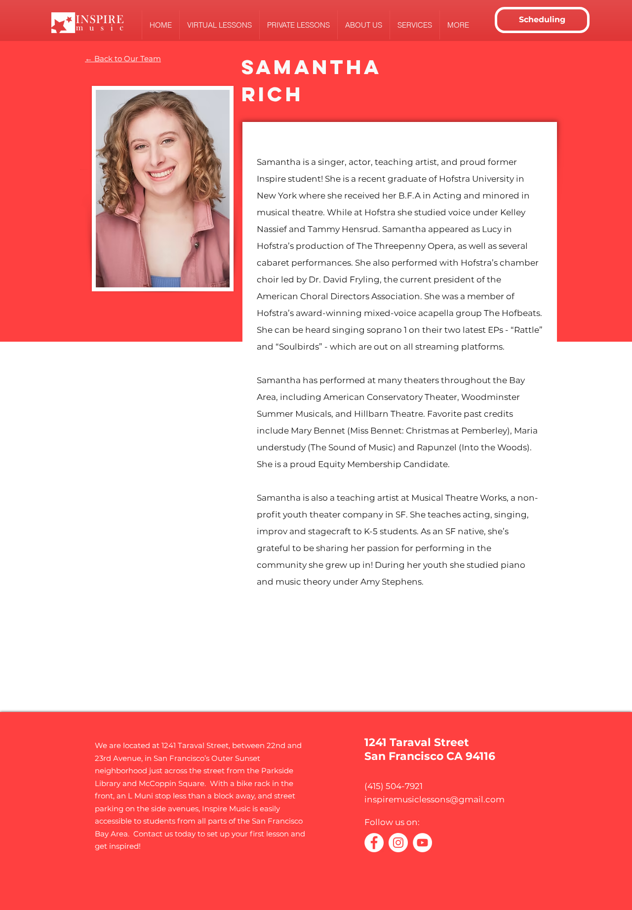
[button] (363, 25)
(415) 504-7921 (393, 786)
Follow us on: (392, 822)
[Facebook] (374, 842)
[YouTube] (422, 842)
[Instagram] (398, 842)
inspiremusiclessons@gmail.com (434, 799)
